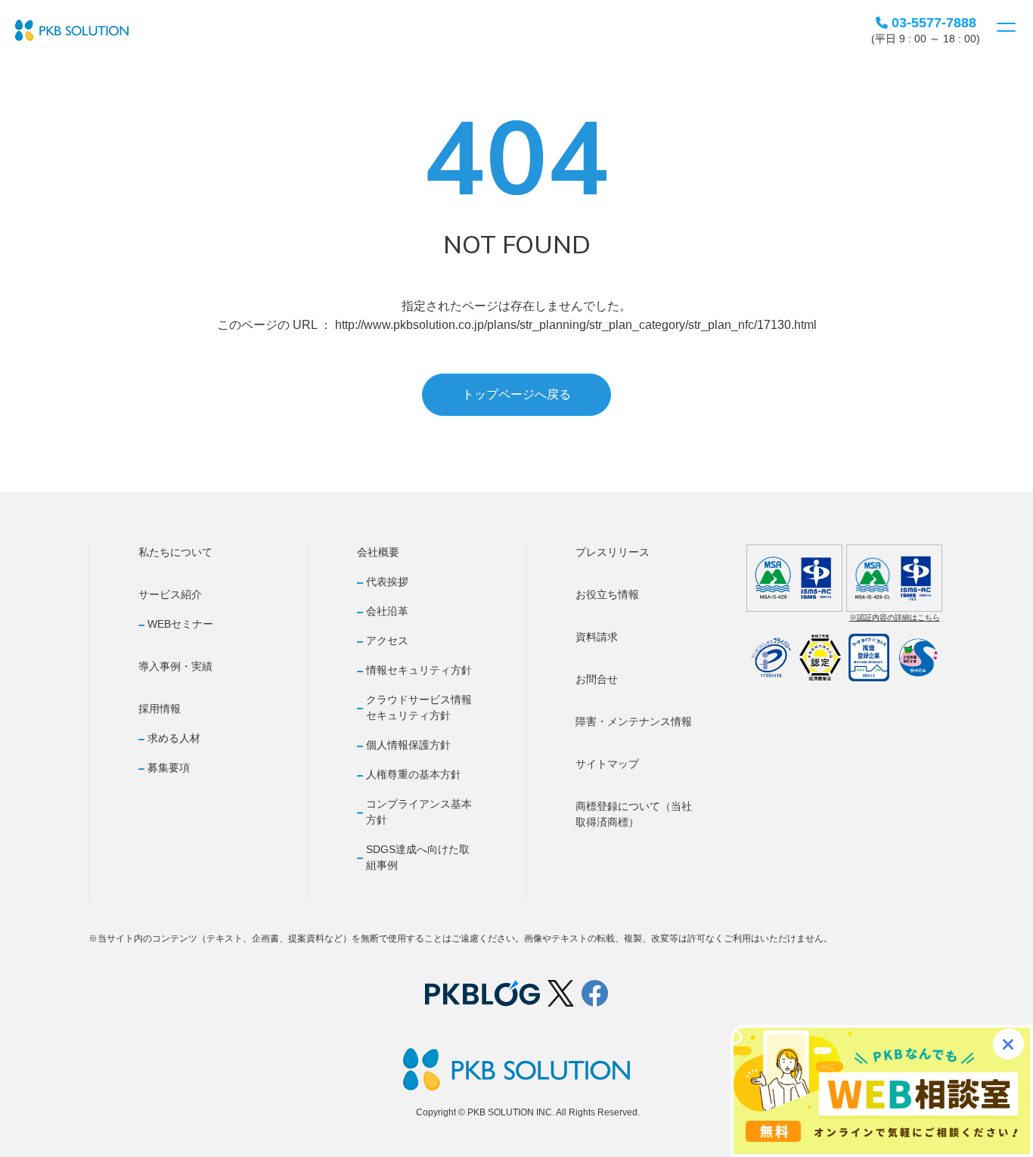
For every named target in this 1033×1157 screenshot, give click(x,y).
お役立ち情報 (607, 594)
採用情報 (159, 709)
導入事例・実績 (175, 666)
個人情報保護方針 (408, 745)
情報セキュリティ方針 (419, 670)
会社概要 (378, 552)
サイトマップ (607, 764)
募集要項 (168, 768)
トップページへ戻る (516, 394)
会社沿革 (387, 611)
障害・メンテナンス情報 (633, 721)
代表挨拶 (387, 581)
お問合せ (596, 679)
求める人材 (173, 738)
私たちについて (175, 552)
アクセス (387, 640)
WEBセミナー (180, 624)
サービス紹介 (170, 594)
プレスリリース (612, 552)
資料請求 (596, 637)
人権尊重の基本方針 (413, 774)
